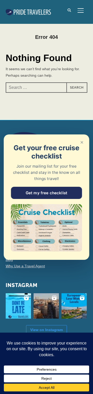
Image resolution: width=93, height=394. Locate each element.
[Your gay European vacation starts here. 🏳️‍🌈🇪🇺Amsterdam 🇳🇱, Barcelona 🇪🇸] (46, 306)
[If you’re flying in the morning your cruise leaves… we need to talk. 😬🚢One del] (18, 306)
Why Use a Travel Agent (25, 266)
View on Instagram (46, 330)
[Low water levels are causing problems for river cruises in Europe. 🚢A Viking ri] (74, 306)
